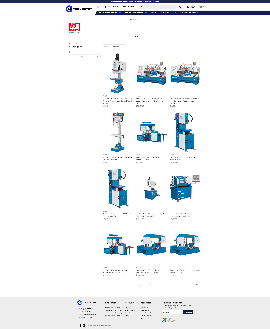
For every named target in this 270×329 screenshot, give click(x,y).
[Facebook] (80, 325)
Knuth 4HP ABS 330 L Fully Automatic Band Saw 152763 (184, 271)
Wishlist (127, 315)
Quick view (118, 69)
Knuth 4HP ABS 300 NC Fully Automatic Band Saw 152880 (147, 158)
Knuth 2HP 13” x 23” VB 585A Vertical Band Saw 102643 (184, 158)
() (203, 7)
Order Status (129, 313)
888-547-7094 (128, 7)
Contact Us (144, 307)
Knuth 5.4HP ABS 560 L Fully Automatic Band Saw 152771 (147, 271)
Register (192, 7)
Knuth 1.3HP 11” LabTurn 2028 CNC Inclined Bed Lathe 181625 (183, 215)
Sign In (127, 307)
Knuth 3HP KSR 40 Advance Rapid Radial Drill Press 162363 (150, 215)
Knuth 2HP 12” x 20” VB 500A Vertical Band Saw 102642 (117, 215)
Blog (142, 318)
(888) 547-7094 (86, 317)
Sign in (192, 6)
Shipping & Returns (147, 315)
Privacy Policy (145, 310)
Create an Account (130, 310)
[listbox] (118, 46)
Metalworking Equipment (112, 307)
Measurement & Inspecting (113, 313)
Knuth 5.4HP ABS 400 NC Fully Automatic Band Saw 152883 (115, 271)
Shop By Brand (188, 12)
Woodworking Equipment (113, 315)
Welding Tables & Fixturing (113, 310)
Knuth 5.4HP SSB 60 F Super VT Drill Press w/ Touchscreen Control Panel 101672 (117, 101)
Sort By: (106, 46)
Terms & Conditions (147, 313)
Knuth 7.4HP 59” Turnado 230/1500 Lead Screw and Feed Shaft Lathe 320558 (183, 101)
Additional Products (162, 12)
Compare (117, 73)
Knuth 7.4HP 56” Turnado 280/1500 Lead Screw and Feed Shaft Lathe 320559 (150, 101)
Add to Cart (118, 77)
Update (95, 56)
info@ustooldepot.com (89, 314)
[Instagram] (84, 325)
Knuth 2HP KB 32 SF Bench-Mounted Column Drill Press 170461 (118, 158)
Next (197, 284)
